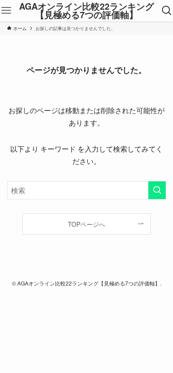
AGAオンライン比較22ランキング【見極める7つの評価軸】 (86, 10)
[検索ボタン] (167, 10)
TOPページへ (86, 224)
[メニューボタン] (6, 10)
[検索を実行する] (157, 190)
